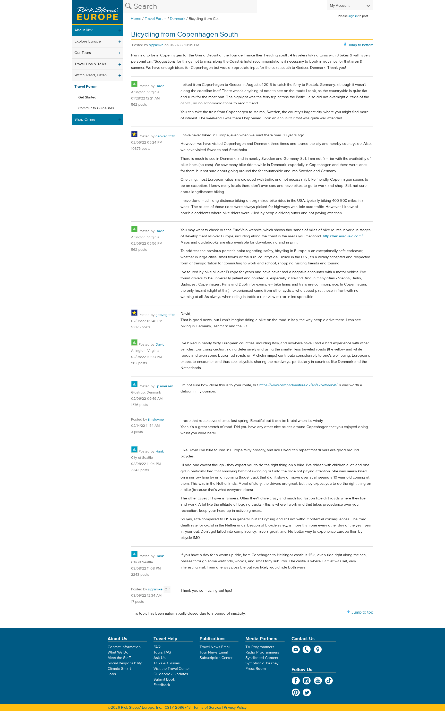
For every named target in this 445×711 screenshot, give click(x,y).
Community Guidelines (96, 108)
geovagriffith (165, 136)
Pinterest (296, 692)
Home (136, 18)
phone (307, 649)
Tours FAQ (162, 652)
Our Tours (82, 52)
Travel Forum (156, 18)
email (296, 649)
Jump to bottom (360, 45)
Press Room (255, 668)
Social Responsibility (125, 663)
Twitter (307, 692)
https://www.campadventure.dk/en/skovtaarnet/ (298, 385)
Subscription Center (216, 657)
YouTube (318, 680)
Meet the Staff (119, 657)
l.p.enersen (164, 386)
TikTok (329, 680)
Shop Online (84, 119)
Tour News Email (214, 652)
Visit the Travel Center (171, 668)
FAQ (156, 647)
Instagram (307, 680)
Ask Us (159, 657)
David (160, 86)
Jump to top (362, 612)
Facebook (296, 680)
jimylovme (156, 419)
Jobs (112, 674)
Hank (160, 451)
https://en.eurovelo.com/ (343, 236)
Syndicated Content (261, 657)
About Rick (83, 30)
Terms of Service (207, 707)
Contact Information (124, 647)
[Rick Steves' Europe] (97, 12)
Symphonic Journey (261, 663)
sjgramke (156, 45)
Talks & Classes (166, 663)
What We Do (118, 652)
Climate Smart (119, 668)
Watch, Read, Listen (90, 75)
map (318, 649)
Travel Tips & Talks (90, 64)
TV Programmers (259, 647)
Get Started (87, 97)
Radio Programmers (262, 652)
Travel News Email (215, 647)
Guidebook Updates (170, 674)
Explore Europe (87, 41)
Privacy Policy (235, 707)
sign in (353, 16)
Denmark (177, 18)
